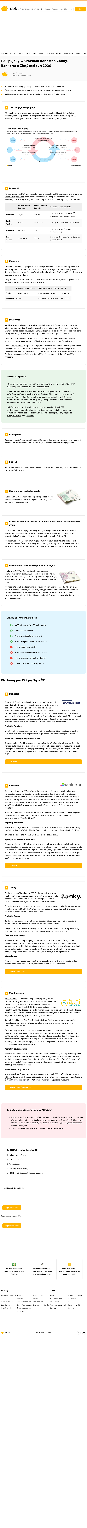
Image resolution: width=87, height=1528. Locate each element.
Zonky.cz (9, 893)
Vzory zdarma (68, 53)
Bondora (19, 413)
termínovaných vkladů (14, 197)
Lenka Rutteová (17, 73)
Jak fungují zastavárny (19, 1168)
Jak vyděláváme (56, 1299)
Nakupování (50, 53)
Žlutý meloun (11, 999)
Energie (12, 53)
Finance (20, 53)
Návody (77, 53)
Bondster (30, 416)
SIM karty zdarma (24, 1302)
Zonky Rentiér (17, 346)
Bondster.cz (12, 762)
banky (10, 269)
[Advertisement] (43, 34)
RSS (69, 1302)
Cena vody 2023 (7, 1302)
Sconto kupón (6, 1305)
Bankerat (17, 416)
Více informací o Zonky (16, 971)
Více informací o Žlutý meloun (19, 1087)
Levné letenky (6, 1308)
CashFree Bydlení (31, 1020)
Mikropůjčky (14, 1164)
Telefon (27, 53)
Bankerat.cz (10, 791)
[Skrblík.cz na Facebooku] (79, 1333)
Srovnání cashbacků (9, 1295)
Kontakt (71, 1308)
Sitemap (53, 1308)
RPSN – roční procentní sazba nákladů (26, 1173)
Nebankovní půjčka (17, 1155)
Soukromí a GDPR (75, 1305)
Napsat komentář (12, 1208)
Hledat (80, 9)
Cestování (4, 53)
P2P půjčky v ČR (16, 1160)
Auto (34, 53)
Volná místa (54, 1302)
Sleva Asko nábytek (25, 1305)
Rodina (41, 53)
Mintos (10, 413)
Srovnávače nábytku (41, 1305)
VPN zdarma (38, 1302)
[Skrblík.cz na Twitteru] (84, 1333)
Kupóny (58, 53)
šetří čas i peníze (30, 9)
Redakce (53, 1295)
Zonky (9, 416)
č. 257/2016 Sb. (67, 533)
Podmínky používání (58, 1305)
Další (84, 53)
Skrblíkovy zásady (75, 1295)
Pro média (72, 1299)
